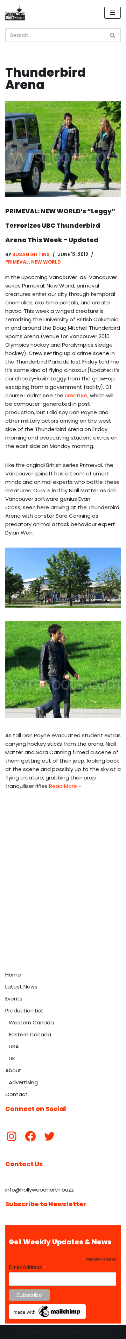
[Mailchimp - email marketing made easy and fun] (47, 1317)
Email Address (28, 1267)
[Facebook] (30, 1136)
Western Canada (31, 1022)
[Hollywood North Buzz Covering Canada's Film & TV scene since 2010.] (15, 12)
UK (12, 1058)
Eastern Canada (30, 1034)
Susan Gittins (31, 254)
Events (13, 998)
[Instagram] (11, 1136)
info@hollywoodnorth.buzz (39, 1189)
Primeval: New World (33, 262)
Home (13, 974)
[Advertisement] (63, 901)
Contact (16, 1094)
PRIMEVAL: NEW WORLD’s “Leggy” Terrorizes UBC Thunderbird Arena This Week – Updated (60, 226)
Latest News (21, 986)
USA (14, 1046)
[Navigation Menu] (112, 13)
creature (76, 395)
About (13, 1070)
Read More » (65, 786)
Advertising (23, 1082)
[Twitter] (49, 1136)
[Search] (113, 35)
